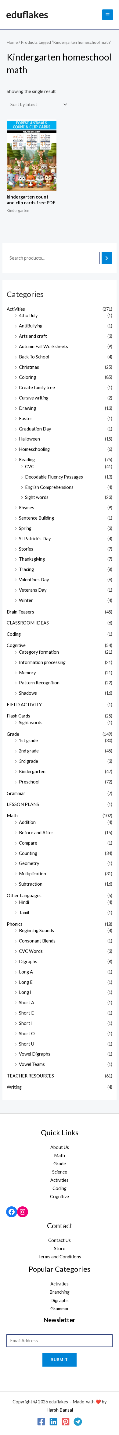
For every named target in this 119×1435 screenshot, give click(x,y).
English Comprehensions (49, 487)
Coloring (27, 377)
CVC (29, 466)
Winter (26, 600)
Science (59, 1171)
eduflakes (27, 14)
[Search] (107, 258)
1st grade (28, 740)
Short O (27, 1033)
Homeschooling (34, 449)
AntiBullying (30, 325)
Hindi (24, 902)
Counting (28, 853)
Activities (16, 309)
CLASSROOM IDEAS (28, 622)
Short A (26, 1002)
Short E (26, 1012)
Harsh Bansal (59, 1410)
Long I (25, 992)
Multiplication (32, 873)
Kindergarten (32, 771)
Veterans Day (32, 590)
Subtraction (30, 884)
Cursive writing (34, 397)
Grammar (16, 793)
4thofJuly (28, 315)
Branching (59, 1292)
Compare (28, 842)
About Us (59, 1147)
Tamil (24, 912)
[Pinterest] (65, 1421)
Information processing (42, 662)
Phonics (15, 924)
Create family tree (37, 387)
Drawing (27, 408)
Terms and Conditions (59, 1256)
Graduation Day (35, 428)
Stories (26, 549)
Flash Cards (18, 715)
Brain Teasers (20, 611)
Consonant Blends (37, 940)
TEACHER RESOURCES (30, 1075)
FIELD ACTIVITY (24, 704)
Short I (26, 1023)
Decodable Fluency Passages (54, 476)
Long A (26, 971)
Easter (25, 418)
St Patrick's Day (35, 538)
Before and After (36, 832)
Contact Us (59, 1240)
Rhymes (26, 507)
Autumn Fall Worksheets (43, 346)
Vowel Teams (32, 1064)
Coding (14, 634)
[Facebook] (11, 1211)
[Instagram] (22, 1211)
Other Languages (24, 895)
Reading (27, 459)
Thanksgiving (32, 559)
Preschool (29, 781)
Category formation (39, 652)
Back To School (34, 356)
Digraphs (28, 961)
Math (12, 815)
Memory (27, 672)
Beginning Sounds (36, 930)
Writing (14, 1087)
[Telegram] (78, 1421)
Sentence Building (36, 517)
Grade (13, 734)
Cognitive (16, 645)
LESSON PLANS (23, 804)
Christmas (29, 367)
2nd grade (29, 750)
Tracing (26, 569)
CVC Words (31, 951)
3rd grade (28, 761)
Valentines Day (34, 579)
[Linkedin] (53, 1421)
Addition (27, 822)
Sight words (37, 497)
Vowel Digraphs (34, 1053)
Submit (59, 1359)
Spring (25, 528)
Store (59, 1248)
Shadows (28, 693)
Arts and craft (33, 336)
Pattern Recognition (39, 682)
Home (12, 42)
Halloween (29, 438)
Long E (26, 982)
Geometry (29, 863)
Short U (26, 1043)
